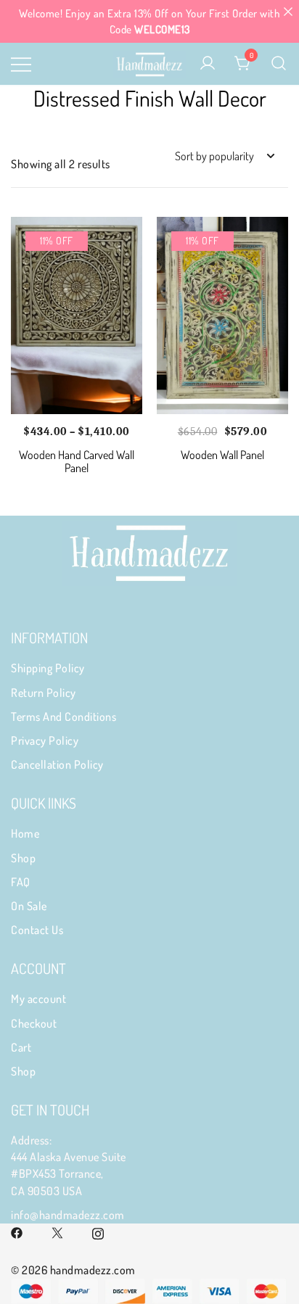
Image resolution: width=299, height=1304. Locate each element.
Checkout (34, 1023)
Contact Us (37, 930)
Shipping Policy (48, 668)
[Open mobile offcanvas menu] (21, 63)
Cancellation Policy (57, 764)
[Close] (288, 11)
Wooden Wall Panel (222, 454)
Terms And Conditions (63, 716)
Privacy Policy (44, 740)
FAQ (20, 882)
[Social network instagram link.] (98, 1231)
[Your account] (207, 63)
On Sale (29, 906)
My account (38, 998)
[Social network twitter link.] (57, 1231)
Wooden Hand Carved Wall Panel (76, 461)
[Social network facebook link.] (16, 1231)
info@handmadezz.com (68, 1215)
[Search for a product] (279, 63)
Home (25, 833)
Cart (21, 1047)
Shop (23, 858)
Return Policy (43, 692)
